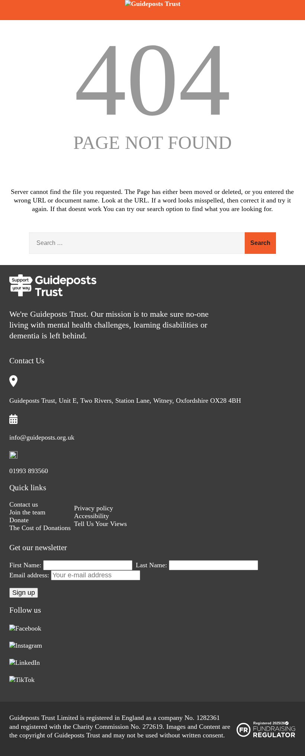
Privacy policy (93, 508)
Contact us (23, 504)
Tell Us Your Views (100, 523)
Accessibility (91, 516)
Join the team (27, 512)
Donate (19, 520)
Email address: (30, 575)
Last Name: (151, 565)
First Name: (25, 565)
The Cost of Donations (40, 528)
